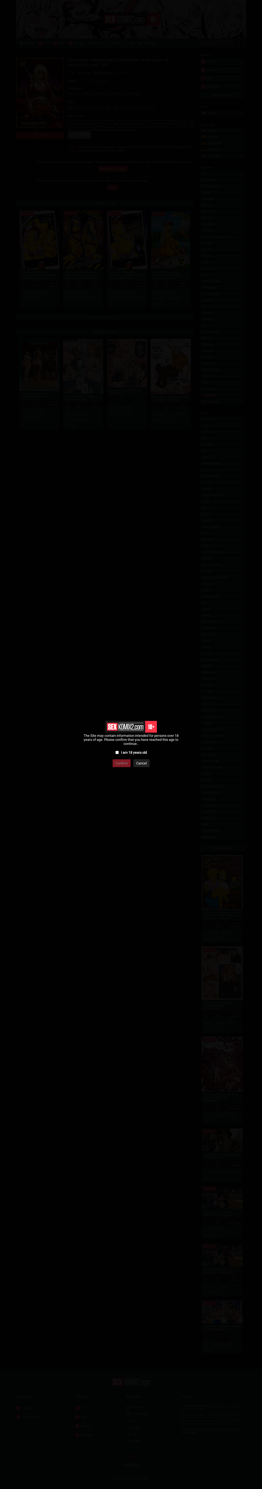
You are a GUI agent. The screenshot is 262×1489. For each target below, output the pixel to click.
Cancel (141, 763)
